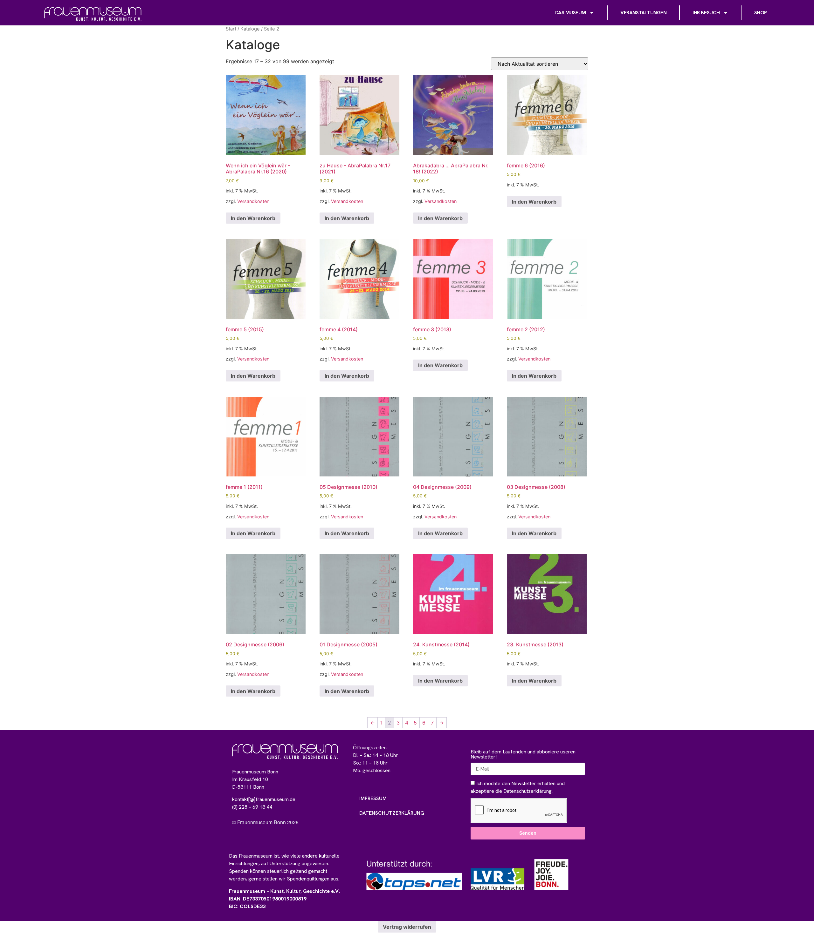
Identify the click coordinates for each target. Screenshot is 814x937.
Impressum (373, 798)
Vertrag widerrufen (407, 927)
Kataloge (250, 29)
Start (231, 29)
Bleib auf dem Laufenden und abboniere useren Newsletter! (523, 754)
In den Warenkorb (253, 218)
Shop (760, 12)
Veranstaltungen (643, 12)
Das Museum (570, 12)
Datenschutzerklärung (391, 813)
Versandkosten (253, 201)
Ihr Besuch (706, 12)
